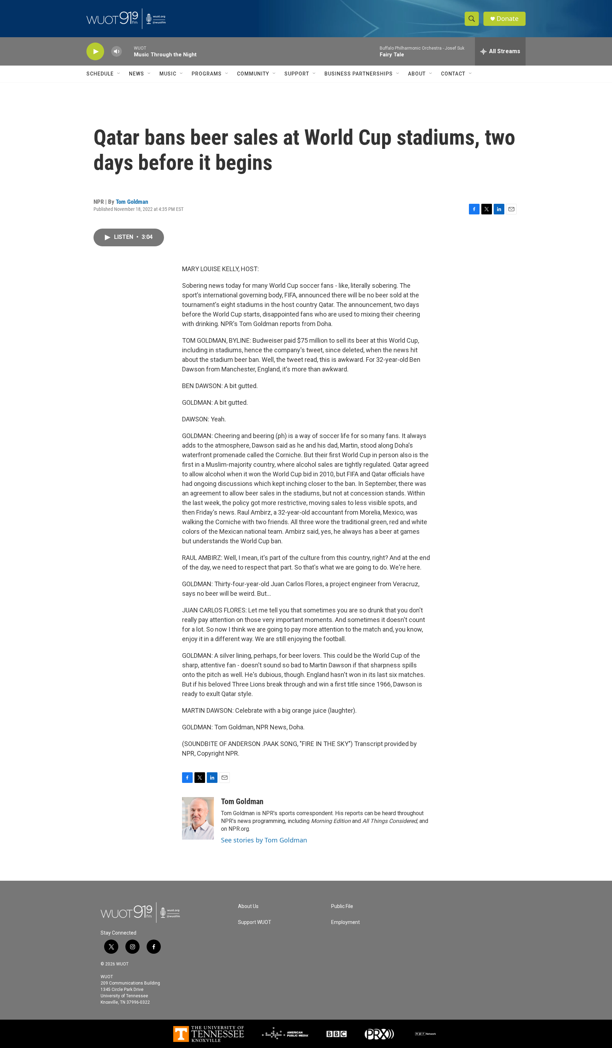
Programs (207, 74)
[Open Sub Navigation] (119, 74)
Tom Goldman (132, 201)
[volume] (116, 52)
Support (296, 74)
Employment (345, 922)
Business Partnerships (358, 74)
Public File (342, 906)
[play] (95, 51)
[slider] (128, 51)
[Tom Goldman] (198, 818)
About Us (248, 906)
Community (253, 74)
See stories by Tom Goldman (264, 840)
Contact (453, 74)
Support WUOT (254, 922)
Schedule (100, 74)
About (417, 74)
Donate (507, 18)
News (136, 74)
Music (167, 74)
